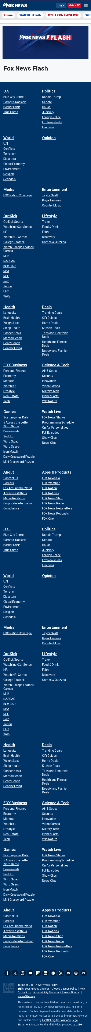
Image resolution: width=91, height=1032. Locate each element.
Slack (53, 973)
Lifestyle (49, 216)
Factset (71, 1015)
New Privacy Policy (47, 984)
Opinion (49, 138)
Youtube (30, 973)
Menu (86, 5)
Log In (61, 5)
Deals (47, 307)
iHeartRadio (83, 973)
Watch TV (74, 5)
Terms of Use (25, 984)
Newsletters (68, 973)
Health (9, 307)
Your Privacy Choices (37, 988)
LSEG (79, 1024)
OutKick (10, 216)
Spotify (76, 973)
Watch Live (51, 411)
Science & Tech (55, 365)
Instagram (22, 973)
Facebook (7, 973)
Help (82, 988)
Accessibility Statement (47, 992)
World (8, 138)
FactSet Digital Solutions (56, 1020)
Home (8, 15)
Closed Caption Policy (64, 988)
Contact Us (24, 992)
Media (8, 189)
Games (9, 411)
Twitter (15, 973)
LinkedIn (45, 973)
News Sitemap (71, 992)
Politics (48, 91)
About (8, 472)
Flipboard (38, 973)
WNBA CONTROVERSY (63, 15)
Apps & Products (56, 472)
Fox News (15, 5)
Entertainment (54, 189)
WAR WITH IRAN (30, 15)
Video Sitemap (26, 996)
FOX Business (15, 365)
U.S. (7, 91)
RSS (61, 973)
